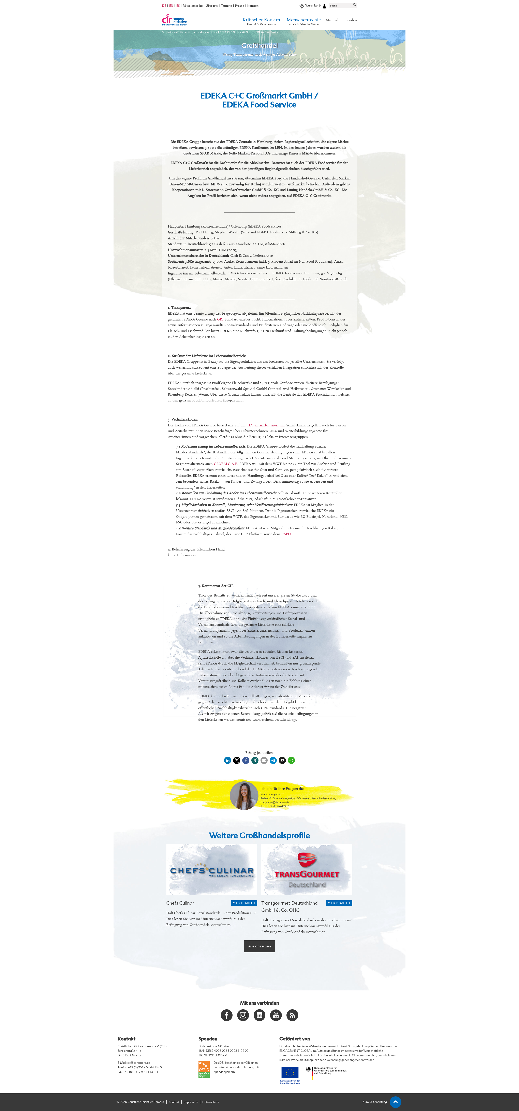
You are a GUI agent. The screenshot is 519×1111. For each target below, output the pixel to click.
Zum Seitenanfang (374, 1102)
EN (171, 6)
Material (332, 20)
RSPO (286, 534)
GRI (220, 319)
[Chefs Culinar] (211, 869)
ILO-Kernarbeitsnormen (265, 425)
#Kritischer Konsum (186, 32)
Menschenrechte (304, 21)
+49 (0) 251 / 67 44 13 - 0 (145, 1067)
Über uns (212, 6)
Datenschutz (210, 1102)
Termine (226, 6)
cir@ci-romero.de (138, 1063)
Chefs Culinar (180, 903)
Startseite (167, 32)
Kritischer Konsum (262, 21)
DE (164, 6)
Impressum (191, 1102)
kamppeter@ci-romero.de (275, 802)
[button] (227, 760)
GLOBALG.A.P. (226, 464)
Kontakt (252, 6)
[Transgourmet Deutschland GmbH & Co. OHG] (306, 869)
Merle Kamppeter (270, 794)
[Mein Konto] (324, 5)
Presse (239, 6)
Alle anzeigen (259, 946)
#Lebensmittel (208, 32)
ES (178, 6)
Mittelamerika (193, 6)
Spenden (350, 20)
